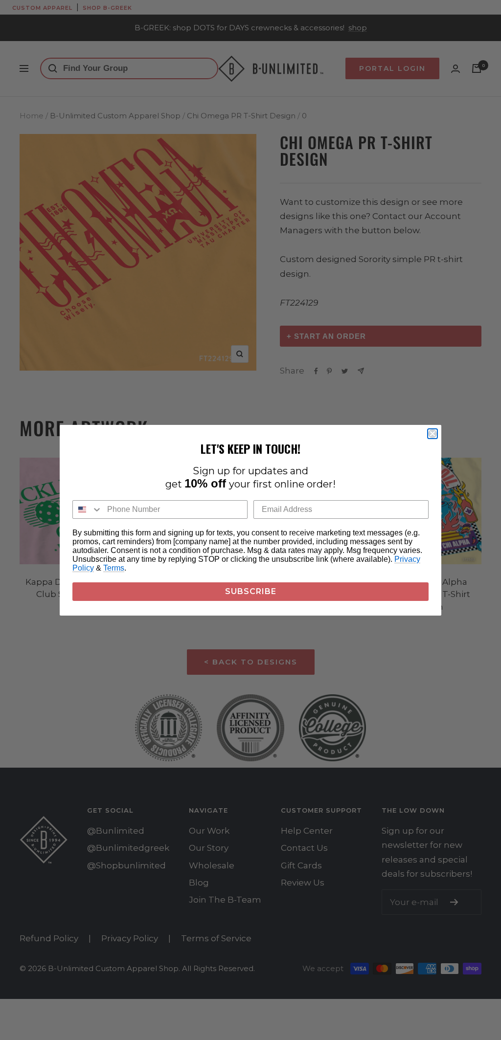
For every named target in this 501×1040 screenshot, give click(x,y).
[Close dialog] (432, 434)
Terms (113, 568)
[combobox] (87, 509)
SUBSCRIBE (250, 591)
